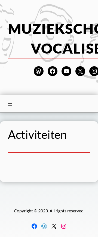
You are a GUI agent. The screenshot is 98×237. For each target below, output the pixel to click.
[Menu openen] (10, 103)
